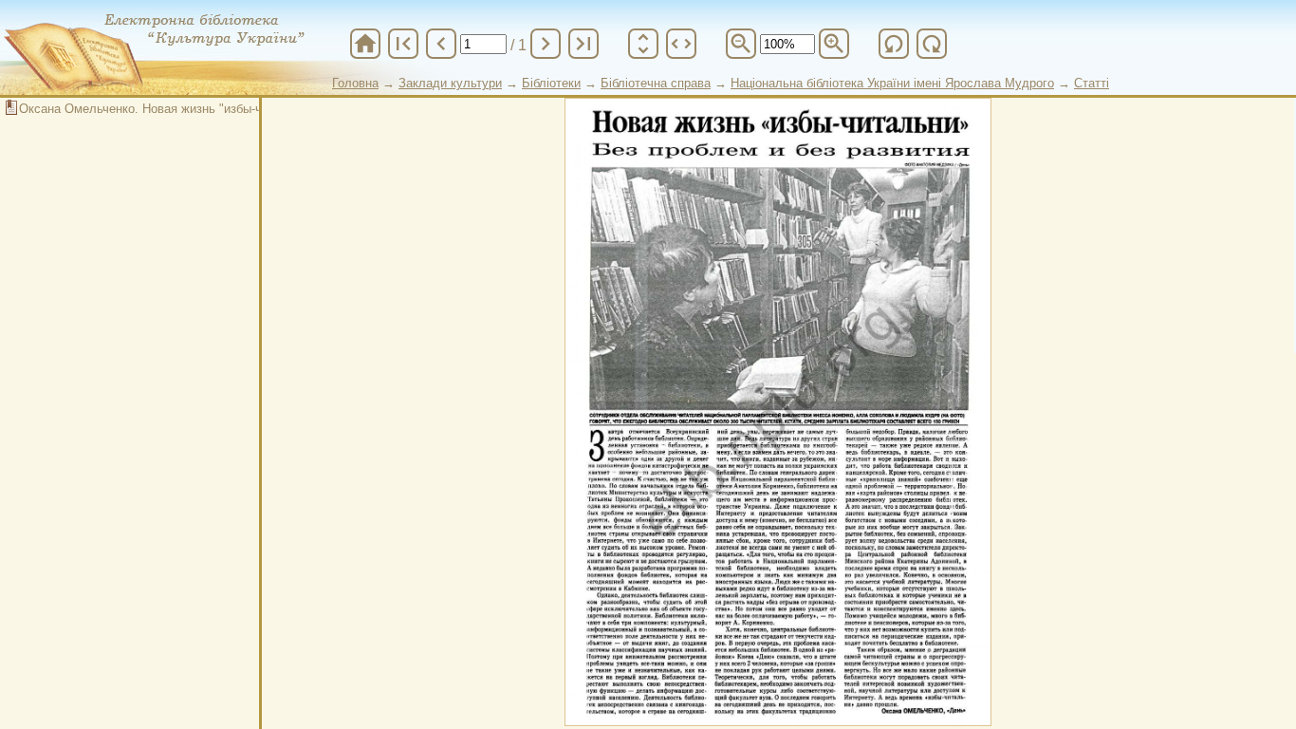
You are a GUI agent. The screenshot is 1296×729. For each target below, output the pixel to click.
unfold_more (643, 43)
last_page (583, 43)
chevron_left (441, 43)
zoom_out (741, 43)
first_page (403, 43)
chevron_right (545, 43)
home (365, 43)
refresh (893, 43)
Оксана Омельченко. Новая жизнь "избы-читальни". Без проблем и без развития (250, 109)
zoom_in (834, 43)
